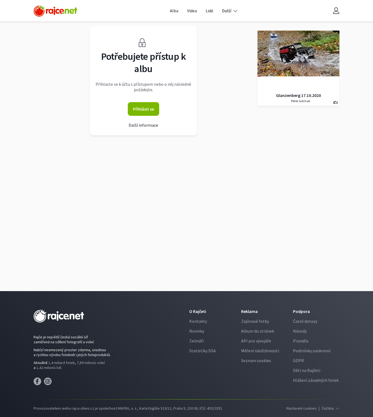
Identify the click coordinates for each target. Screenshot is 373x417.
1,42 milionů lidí (48, 367)
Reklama (249, 311)
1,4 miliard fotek (61, 362)
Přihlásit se (143, 109)
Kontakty (198, 321)
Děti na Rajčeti (306, 370)
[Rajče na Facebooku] (39, 382)
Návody (300, 331)
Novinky (196, 331)
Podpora (301, 311)
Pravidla (300, 341)
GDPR (298, 360)
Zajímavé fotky (255, 321)
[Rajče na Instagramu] (49, 382)
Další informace (143, 125)
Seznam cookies (256, 360)
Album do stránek (257, 331)
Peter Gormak (300, 101)
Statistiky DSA (202, 350)
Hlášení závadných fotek (316, 380)
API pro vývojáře (256, 341)
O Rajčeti (197, 311)
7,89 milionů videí (91, 362)
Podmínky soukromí (311, 350)
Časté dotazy (305, 321)
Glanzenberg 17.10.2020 (298, 95)
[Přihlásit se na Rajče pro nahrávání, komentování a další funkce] (336, 11)
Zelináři (196, 341)
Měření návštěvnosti (260, 350)
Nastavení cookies (301, 408)
